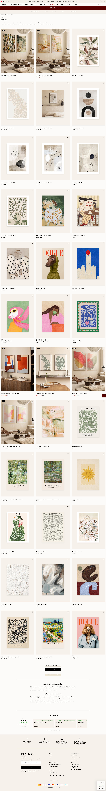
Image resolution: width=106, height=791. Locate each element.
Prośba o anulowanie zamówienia (75, 767)
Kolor (45, 11)
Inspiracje (68, 4)
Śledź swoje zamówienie (75, 758)
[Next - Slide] (88, 723)
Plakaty (26, 4)
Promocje (52, 4)
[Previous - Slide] (31, 723)
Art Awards (51, 769)
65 (57, 674)
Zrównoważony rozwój (53, 762)
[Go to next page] (60, 675)
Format (53, 11)
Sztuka (11, 14)
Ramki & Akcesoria (44, 4)
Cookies (72, 762)
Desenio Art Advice (74, 753)
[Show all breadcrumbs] (2, 14)
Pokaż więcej (53, 669)
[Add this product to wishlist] (32, 30)
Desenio (56, 787)
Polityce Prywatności (35, 771)
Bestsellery (14, 4)
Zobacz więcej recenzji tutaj (53, 730)
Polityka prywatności (75, 764)
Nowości (20, 4)
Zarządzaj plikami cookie (76, 769)
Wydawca (51, 758)
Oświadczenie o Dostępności (55, 764)
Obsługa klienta (74, 755)
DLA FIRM (75, 4)
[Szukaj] (98, 4)
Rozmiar (62, 11)
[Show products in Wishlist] (101, 4)
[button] (101, 785)
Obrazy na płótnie (33, 4)
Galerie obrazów (60, 4)
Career (50, 760)
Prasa (50, 755)
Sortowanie (72, 11)
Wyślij (31, 767)
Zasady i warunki (74, 760)
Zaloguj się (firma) (53, 772)
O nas (50, 753)
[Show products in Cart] (103, 4)
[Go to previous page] (46, 675)
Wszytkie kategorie (34, 11)
